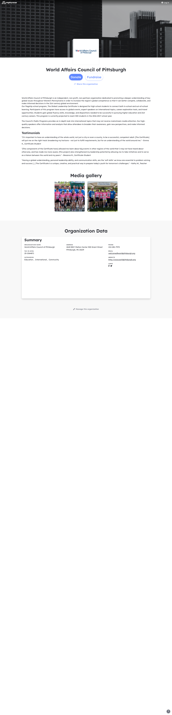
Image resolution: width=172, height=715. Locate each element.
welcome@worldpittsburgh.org (121, 253)
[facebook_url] (108, 266)
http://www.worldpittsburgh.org (122, 260)
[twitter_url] (111, 266)
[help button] (168, 711)
